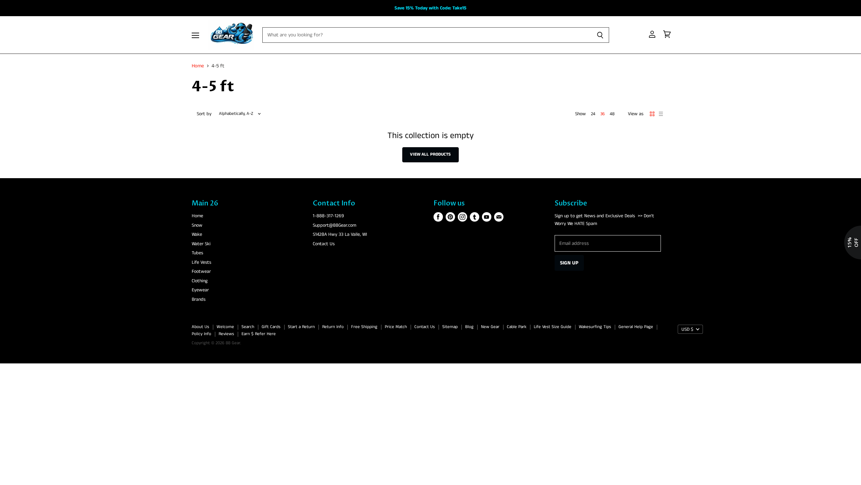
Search (247, 327)
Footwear (201, 271)
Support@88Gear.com (334, 225)
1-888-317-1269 (328, 216)
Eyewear (200, 290)
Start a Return (301, 327)
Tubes (197, 253)
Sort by (204, 114)
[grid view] (652, 113)
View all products (430, 154)
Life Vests (201, 262)
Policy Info (201, 334)
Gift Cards (271, 327)
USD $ (687, 329)
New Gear (490, 327)
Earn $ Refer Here (258, 334)
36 (602, 114)
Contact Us (324, 243)
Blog (469, 327)
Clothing (200, 281)
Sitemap (450, 327)
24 (593, 114)
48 (612, 114)
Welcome (225, 327)
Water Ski (201, 243)
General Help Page (636, 327)
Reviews (226, 334)
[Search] (600, 35)
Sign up (569, 262)
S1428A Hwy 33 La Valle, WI (340, 234)
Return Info (333, 327)
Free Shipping (364, 327)
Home (198, 66)
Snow (197, 225)
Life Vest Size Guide (552, 327)
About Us (200, 327)
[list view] (661, 113)
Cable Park (516, 327)
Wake (197, 234)
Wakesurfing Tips (595, 327)
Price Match (396, 327)
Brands (198, 299)
